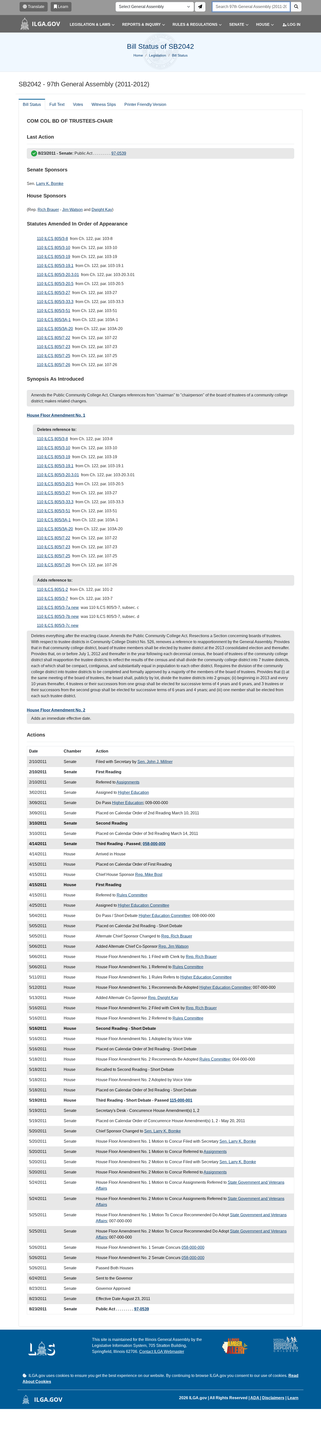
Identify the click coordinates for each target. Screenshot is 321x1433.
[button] (88, 24)
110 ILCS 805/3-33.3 (55, 302)
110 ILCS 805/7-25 (53, 356)
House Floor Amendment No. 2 (56, 710)
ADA (255, 1398)
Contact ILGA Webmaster (161, 1351)
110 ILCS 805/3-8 (52, 238)
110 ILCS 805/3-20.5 (55, 284)
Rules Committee (132, 895)
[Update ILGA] (200, 7)
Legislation (157, 55)
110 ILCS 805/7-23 (53, 347)
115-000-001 (181, 1100)
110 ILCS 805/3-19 (53, 257)
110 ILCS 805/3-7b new (58, 616)
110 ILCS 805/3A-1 (54, 320)
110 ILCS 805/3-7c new (57, 625)
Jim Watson (72, 209)
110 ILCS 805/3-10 (53, 248)
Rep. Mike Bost (148, 874)
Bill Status (32, 104)
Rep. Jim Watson (173, 946)
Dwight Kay (102, 209)
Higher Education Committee (143, 905)
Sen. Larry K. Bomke (162, 1131)
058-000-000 (154, 844)
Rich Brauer (48, 209)
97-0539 (118, 153)
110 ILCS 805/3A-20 (55, 329)
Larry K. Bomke (49, 183)
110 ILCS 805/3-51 (53, 311)
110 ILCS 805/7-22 (53, 338)
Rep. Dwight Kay (163, 998)
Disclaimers (273, 1398)
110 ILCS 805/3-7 (52, 598)
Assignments (127, 782)
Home (138, 55)
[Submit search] (296, 7)
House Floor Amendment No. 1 (56, 415)
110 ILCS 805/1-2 (52, 589)
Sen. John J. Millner (155, 762)
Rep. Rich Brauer (176, 936)
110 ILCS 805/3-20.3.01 (58, 275)
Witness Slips (104, 104)
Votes (78, 104)
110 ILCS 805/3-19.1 (55, 266)
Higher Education (133, 792)
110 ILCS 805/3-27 (53, 293)
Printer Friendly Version (145, 104)
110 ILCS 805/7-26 (53, 365)
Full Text (56, 104)
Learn (292, 1398)
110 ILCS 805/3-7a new (58, 607)
